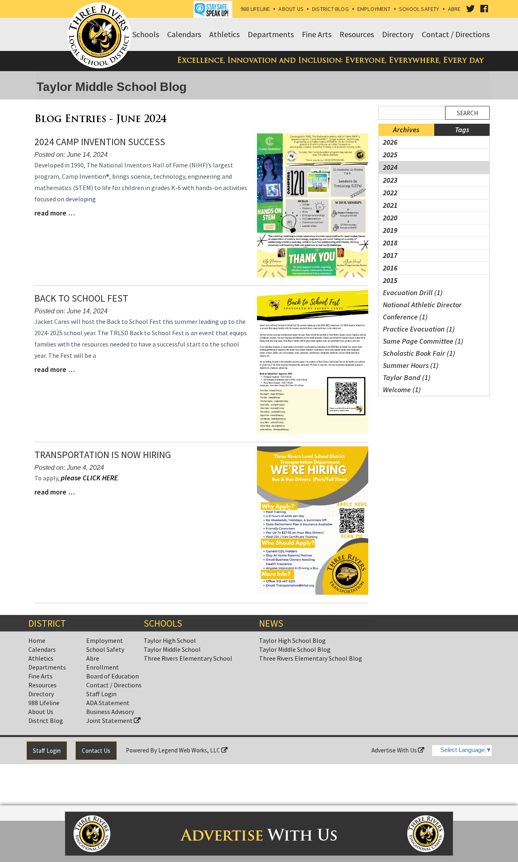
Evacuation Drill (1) (413, 292)
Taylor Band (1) (407, 377)
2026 (390, 142)
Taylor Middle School (172, 649)
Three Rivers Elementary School (188, 658)
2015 (390, 280)
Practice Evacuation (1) (419, 329)
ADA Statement (108, 703)
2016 (390, 268)
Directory (41, 694)
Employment (374, 9)
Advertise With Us (395, 750)
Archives (406, 129)
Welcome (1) (402, 389)
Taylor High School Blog (292, 640)
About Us (291, 9)
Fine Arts (40, 676)
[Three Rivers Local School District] (100, 36)
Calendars (42, 649)
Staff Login (101, 694)
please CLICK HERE (89, 477)
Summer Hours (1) (411, 365)
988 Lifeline (255, 9)
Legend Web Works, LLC (189, 750)
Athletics (40, 658)
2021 (390, 205)
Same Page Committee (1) (423, 341)
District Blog (330, 9)
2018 (390, 242)
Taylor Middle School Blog (295, 649)
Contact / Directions (114, 685)
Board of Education (112, 676)
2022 (390, 192)
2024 (390, 167)
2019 (390, 230)
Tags (462, 129)
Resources (42, 685)
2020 (390, 217)
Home (36, 640)
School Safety (419, 9)
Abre (454, 9)
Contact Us (96, 750)
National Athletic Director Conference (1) (422, 310)
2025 (390, 154)
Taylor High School (170, 640)
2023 (390, 180)
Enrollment (102, 667)
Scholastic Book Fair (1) (419, 353)
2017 (390, 255)
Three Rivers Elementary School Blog (310, 658)
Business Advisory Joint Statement (110, 716)
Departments (47, 667)
